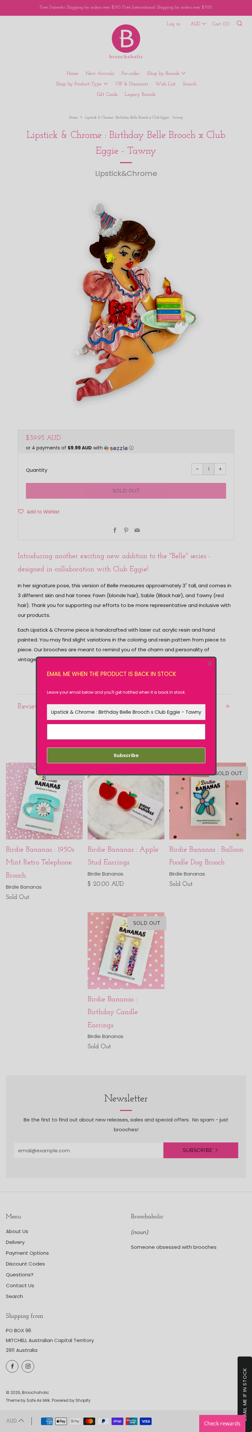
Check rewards (222, 1423)
